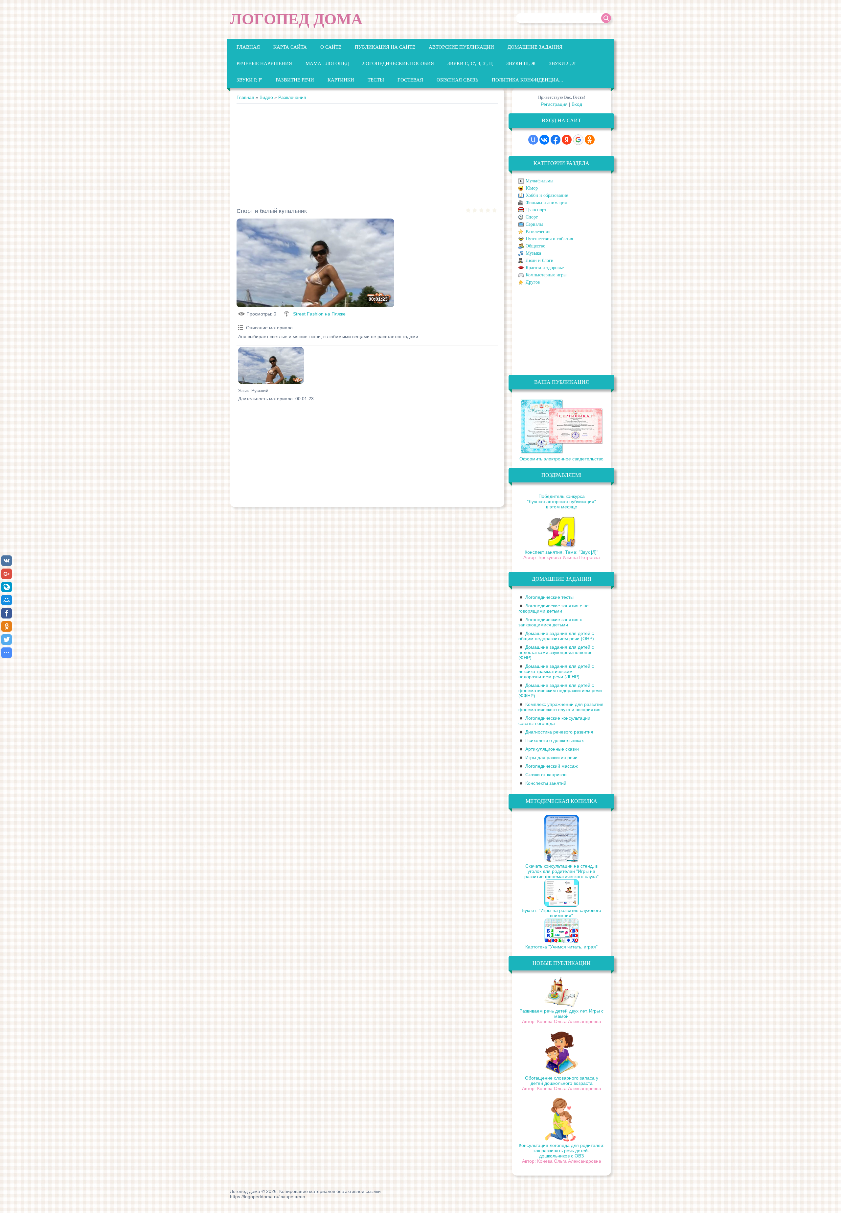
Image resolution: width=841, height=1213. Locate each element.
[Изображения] (271, 365)
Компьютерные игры (546, 274)
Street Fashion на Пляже (319, 313)
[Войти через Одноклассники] (590, 140)
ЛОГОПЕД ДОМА (296, 19)
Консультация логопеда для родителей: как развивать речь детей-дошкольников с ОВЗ (561, 1150)
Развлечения (292, 97)
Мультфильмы (539, 180)
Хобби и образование (547, 195)
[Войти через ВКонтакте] (544, 140)
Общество (535, 246)
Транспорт (536, 209)
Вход (577, 104)
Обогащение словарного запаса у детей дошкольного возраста (561, 1080)
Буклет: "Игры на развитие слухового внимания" (561, 913)
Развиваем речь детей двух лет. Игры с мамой (561, 1013)
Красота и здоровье (545, 267)
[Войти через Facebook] (555, 140)
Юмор (532, 188)
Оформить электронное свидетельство (561, 458)
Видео (266, 97)
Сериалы (534, 224)
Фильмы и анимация (546, 202)
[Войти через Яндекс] (567, 140)
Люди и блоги (540, 260)
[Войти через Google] (578, 139)
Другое (533, 282)
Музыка (533, 253)
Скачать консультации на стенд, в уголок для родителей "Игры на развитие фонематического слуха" (561, 871)
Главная (245, 97)
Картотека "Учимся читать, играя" (561, 946)
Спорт (532, 217)
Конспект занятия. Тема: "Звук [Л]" (561, 552)
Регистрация (554, 104)
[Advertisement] (367, 153)
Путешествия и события (549, 238)
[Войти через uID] (533, 140)
